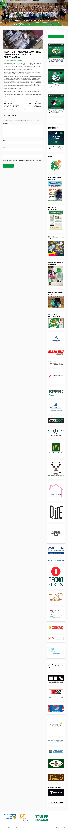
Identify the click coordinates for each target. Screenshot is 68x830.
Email (4, 147)
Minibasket (18, 20)
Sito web (5, 154)
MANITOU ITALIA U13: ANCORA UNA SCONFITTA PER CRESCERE (34, 104)
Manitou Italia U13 (21, 109)
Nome (4, 140)
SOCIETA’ (17, 16)
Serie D (24, 16)
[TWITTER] (11, 16)
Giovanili (54, 16)
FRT (64, 827)
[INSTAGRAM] (7, 16)
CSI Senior (45, 16)
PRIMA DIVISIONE (34, 16)
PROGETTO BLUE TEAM (16, 24)
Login (28, 24)
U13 (27, 60)
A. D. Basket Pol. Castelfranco (34, 12)
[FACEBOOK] (3, 16)
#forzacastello (30, 20)
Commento (6, 123)
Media (5, 24)
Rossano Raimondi (10, 60)
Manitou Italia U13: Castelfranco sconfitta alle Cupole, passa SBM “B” (11, 104)
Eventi (40, 20)
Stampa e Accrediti (52, 20)
